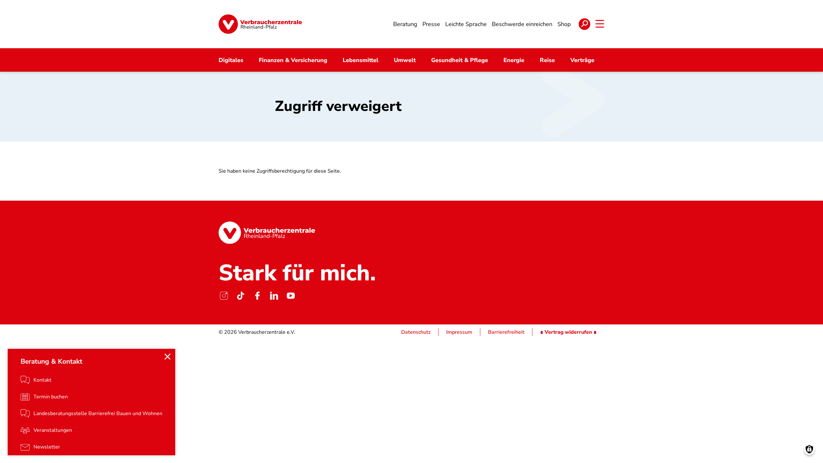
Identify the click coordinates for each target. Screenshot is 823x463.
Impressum (459, 332)
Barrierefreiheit (506, 332)
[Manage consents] (809, 449)
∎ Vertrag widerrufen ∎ (568, 332)
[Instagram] (223, 295)
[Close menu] (167, 356)
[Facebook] (257, 295)
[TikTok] (240, 295)
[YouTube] (290, 295)
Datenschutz (415, 332)
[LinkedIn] (274, 295)
